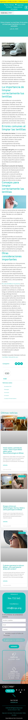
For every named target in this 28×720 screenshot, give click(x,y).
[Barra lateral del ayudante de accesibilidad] (26, 7)
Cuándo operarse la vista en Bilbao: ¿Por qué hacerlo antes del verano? (13, 567)
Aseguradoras (17, 7)
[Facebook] (16, 690)
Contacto (9, 7)
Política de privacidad (17, 713)
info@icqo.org (14, 608)
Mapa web (4, 713)
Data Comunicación (18, 718)
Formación (6, 395)
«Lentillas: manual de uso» (10, 357)
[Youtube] (20, 692)
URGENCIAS (14, 702)
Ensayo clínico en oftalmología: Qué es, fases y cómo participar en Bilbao (14, 508)
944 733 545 (14, 598)
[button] (16, 363)
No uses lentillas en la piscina (11, 284)
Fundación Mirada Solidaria (10, 398)
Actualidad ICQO (7, 386)
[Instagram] (24, 690)
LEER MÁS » (5, 465)
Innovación (6, 392)
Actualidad (14, 9)
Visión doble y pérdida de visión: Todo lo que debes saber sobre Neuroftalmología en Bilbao (13, 450)
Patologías (6, 389)
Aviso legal (9, 713)
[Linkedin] (22, 690)
